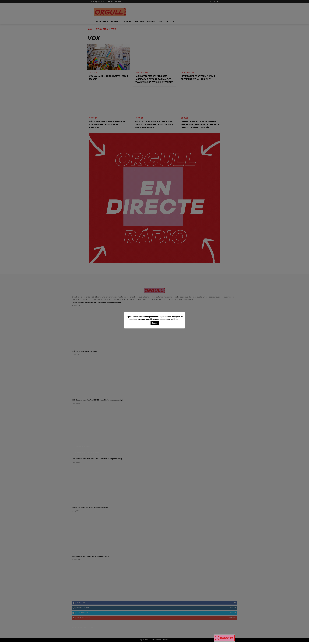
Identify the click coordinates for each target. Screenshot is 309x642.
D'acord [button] (154, 323)
